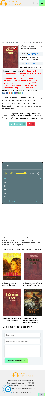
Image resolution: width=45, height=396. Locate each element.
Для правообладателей (16, 383)
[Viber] (16, 93)
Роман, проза (33, 53)
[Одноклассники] (10, 93)
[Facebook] (7, 93)
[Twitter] (13, 93)
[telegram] (23, 93)
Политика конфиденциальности (20, 380)
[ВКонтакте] (3, 93)
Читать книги (13, 386)
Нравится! (19, 124)
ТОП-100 (31, 383)
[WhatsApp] (19, 93)
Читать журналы (27, 386)
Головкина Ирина (31, 63)
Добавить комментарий (16, 361)
